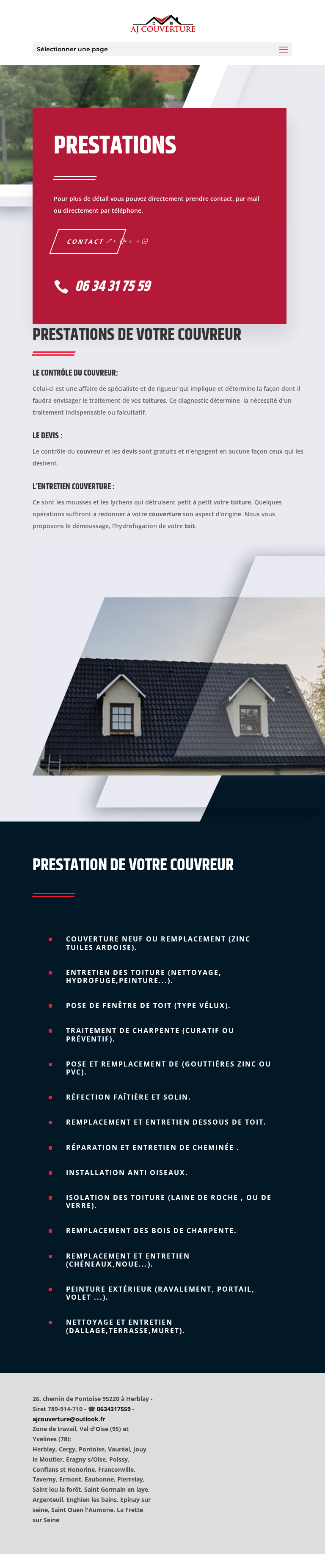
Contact (85, 241)
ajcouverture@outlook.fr (69, 1419)
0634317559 (114, 1409)
